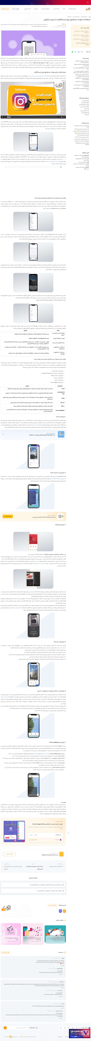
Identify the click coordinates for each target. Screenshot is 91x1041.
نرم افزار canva (34, 425)
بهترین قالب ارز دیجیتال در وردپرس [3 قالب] (81, 126)
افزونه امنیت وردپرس (85, 106)
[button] (33, 100)
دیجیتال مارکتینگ (72, 9)
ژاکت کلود (21, 1036)
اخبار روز (36, 9)
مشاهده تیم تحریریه (52, 905)
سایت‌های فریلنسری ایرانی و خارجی (36, 76)
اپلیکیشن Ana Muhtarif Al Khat (57, 479)
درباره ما (67, 1036)
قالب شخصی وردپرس (85, 110)
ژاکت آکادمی (56, 9)
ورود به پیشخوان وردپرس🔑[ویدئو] (82, 133)
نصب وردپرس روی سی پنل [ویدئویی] (81, 139)
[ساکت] (61, 117)
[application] (33, 100)
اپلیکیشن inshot (15, 608)
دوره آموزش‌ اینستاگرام (51, 161)
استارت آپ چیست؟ (82, 162)
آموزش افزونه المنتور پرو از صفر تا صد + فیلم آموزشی (81, 85)
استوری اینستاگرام (40, 563)
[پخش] (2, 117)
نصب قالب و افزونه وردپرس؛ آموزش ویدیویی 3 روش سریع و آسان (82, 75)
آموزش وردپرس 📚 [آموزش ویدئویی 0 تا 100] (81, 68)
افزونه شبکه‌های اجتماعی (84, 104)
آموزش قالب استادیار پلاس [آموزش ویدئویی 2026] (82, 82)
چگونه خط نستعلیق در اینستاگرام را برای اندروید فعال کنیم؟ (81, 39)
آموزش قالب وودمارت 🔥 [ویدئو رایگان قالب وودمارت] (81, 65)
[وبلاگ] (89, 16)
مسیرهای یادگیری (46, 9)
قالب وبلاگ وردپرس (85, 112)
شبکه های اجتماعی (76, 17)
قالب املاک (87, 114)
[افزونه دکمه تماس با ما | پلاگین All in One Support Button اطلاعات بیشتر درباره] (30, 840)
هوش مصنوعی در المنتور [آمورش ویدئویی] (82, 143)
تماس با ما (60, 1036)
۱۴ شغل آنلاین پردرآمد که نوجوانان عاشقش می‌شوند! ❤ (82, 61)
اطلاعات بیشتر (34, 840)
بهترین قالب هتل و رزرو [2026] (83, 135)
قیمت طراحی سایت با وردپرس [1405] (82, 129)
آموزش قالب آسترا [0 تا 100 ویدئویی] (82, 141)
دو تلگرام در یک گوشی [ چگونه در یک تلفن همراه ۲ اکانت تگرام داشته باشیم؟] (81, 72)
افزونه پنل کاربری (85, 100)
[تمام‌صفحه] (64, 117)
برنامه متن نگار (60, 648)
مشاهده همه (8, 516)
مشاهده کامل (10, 854)
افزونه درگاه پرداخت (85, 102)
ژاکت (64, 9)
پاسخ (62, 965)
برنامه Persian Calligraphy (40, 754)
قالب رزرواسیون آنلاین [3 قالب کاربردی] (81, 131)
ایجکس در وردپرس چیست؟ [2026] (82, 137)
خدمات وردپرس (27, 9)
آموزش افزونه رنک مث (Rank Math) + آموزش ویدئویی (82, 78)
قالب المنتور (86, 108)
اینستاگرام (69, 17)
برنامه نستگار (4, 697)
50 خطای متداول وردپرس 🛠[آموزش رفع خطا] (81, 89)
